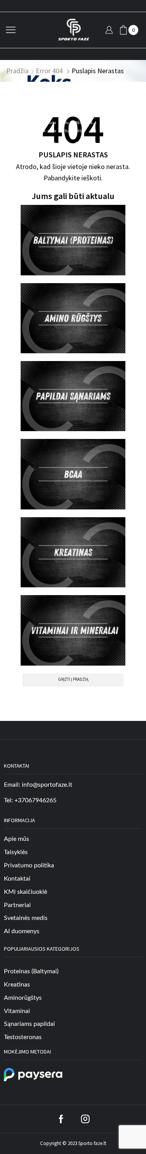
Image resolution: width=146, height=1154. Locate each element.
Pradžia (17, 70)
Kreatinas (17, 984)
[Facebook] (61, 1119)
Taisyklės (16, 852)
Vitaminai (17, 1011)
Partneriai (17, 905)
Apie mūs (16, 839)
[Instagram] (85, 1119)
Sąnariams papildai (29, 1024)
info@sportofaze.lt (47, 785)
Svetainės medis (25, 918)
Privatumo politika (29, 865)
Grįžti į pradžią (73, 679)
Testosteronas (23, 1037)
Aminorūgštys (23, 998)
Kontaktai (17, 879)
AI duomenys (21, 931)
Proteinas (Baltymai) (31, 971)
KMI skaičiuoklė (25, 892)
